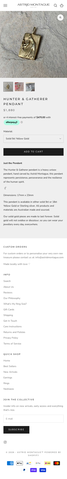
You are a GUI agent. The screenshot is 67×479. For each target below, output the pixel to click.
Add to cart (33, 151)
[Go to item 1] (8, 87)
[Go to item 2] (19, 87)
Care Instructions (12, 326)
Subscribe (16, 429)
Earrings (7, 377)
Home (6, 360)
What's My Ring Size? (15, 304)
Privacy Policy (10, 337)
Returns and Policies (14, 332)
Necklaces (8, 389)
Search (7, 281)
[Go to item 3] (30, 87)
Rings (6, 383)
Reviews (7, 292)
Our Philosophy (11, 298)
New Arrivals (10, 372)
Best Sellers (9, 366)
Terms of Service (12, 343)
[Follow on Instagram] (5, 442)
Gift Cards (8, 309)
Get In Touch (10, 320)
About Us (8, 287)
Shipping (8, 315)
